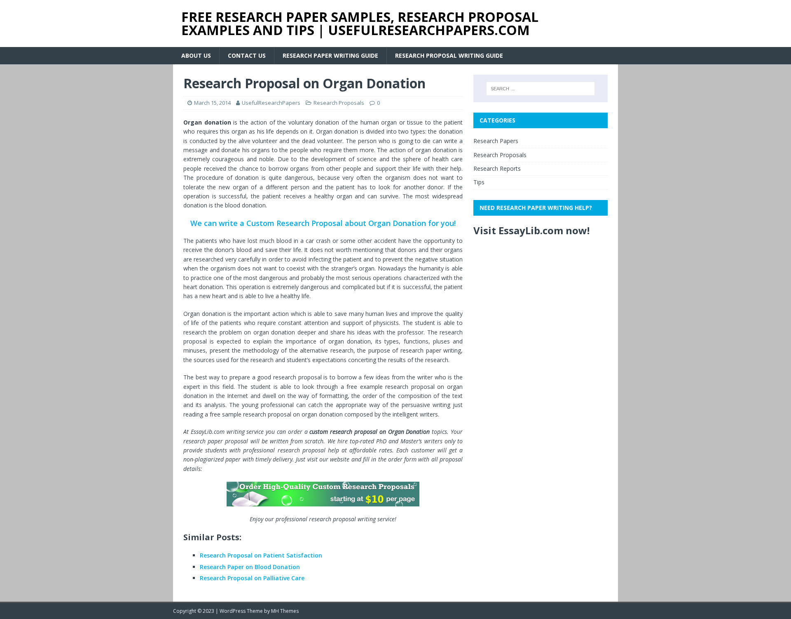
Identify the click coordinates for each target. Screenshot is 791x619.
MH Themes (285, 610)
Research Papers (495, 141)
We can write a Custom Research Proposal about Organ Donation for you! (323, 223)
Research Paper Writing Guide (330, 55)
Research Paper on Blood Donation (250, 567)
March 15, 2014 (212, 102)
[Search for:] (540, 89)
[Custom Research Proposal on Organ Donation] (323, 494)
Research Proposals (339, 102)
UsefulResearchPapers (271, 102)
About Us (196, 55)
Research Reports (497, 168)
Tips (478, 182)
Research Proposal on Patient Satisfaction (261, 555)
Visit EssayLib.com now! (531, 230)
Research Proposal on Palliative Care (252, 578)
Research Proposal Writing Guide (449, 55)
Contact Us (247, 55)
